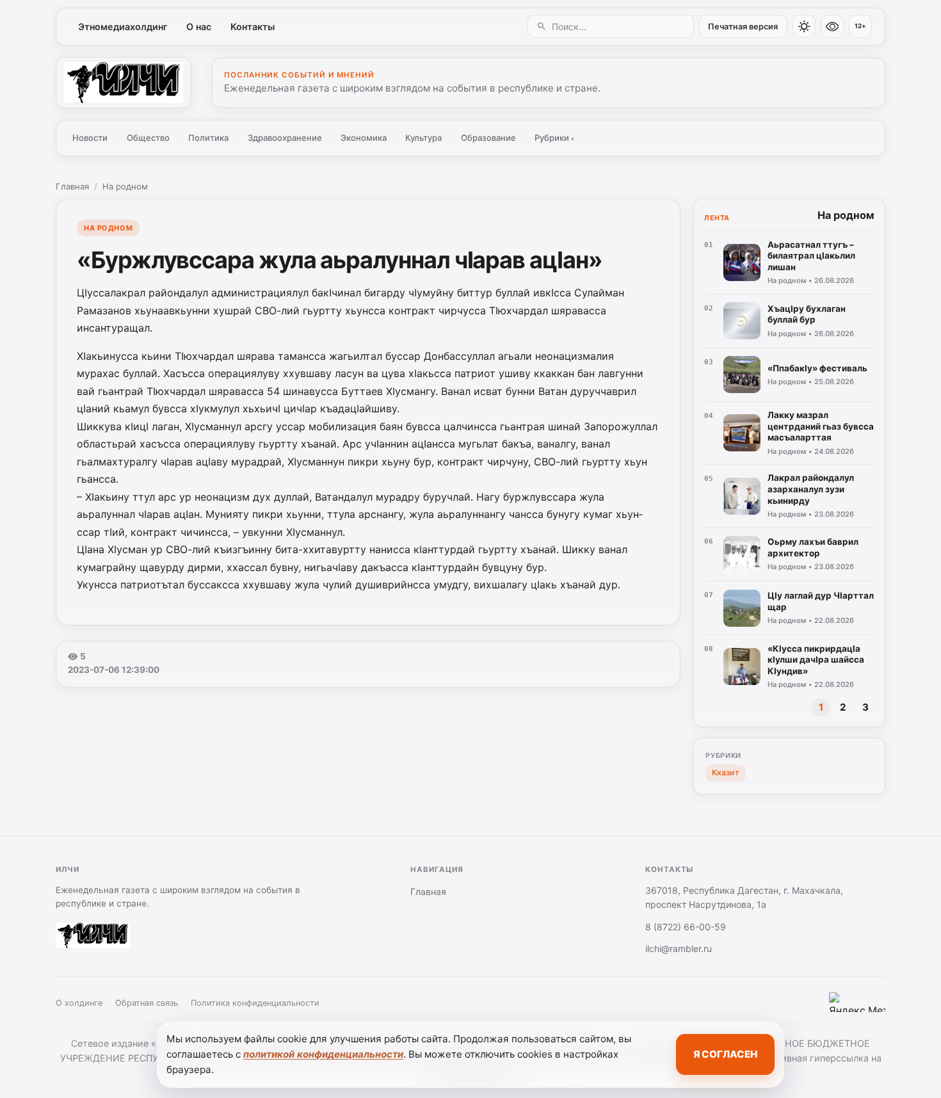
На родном (125, 186)
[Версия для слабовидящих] (832, 26)
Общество (148, 138)
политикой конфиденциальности (323, 1054)
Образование (488, 138)
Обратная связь (146, 1003)
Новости (90, 138)
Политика (208, 138)
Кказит (725, 772)
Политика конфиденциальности (255, 1003)
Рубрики (554, 138)
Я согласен (725, 1054)
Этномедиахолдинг (123, 26)
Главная (72, 186)
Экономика (364, 138)
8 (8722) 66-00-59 (685, 926)
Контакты (252, 26)
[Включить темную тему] (804, 26)
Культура (423, 138)
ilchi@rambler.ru (678, 948)
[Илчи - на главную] (123, 82)
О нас (198, 26)
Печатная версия (743, 26)
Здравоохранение (285, 138)
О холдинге (79, 1003)
